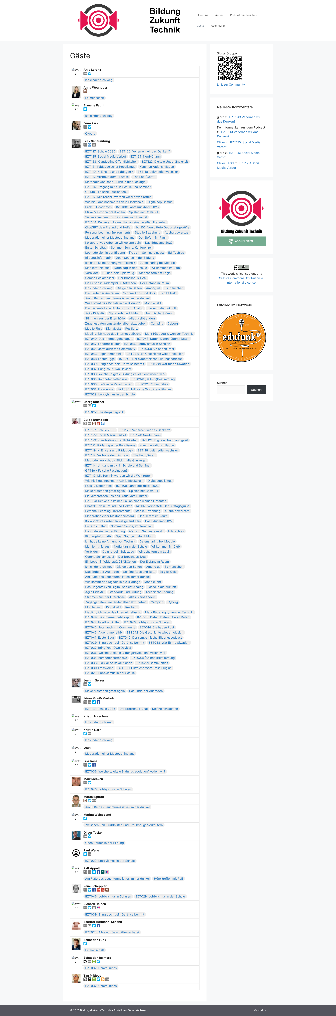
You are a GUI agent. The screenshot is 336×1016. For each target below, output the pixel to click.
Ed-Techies (176, 252)
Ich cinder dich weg (99, 80)
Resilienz (131, 328)
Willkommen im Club (165, 268)
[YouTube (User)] (103, 890)
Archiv (219, 15)
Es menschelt (94, 98)
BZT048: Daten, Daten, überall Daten (163, 338)
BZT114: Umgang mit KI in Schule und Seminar (117, 187)
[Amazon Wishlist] (90, 980)
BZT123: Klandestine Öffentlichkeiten (111, 161)
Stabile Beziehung (147, 232)
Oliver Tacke (225, 163)
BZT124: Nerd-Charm (145, 156)
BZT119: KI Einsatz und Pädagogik (109, 171)
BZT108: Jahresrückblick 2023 (137, 207)
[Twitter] (89, 74)
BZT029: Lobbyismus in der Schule (110, 394)
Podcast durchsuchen (243, 15)
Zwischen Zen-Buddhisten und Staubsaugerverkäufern (124, 825)
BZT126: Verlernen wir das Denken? (145, 151)
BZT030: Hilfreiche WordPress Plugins (145, 389)
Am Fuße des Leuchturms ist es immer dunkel (117, 298)
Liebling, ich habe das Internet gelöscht (113, 333)
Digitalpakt (113, 328)
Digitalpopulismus (160, 202)
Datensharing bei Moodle (157, 263)
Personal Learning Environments (108, 232)
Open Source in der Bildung (135, 257)
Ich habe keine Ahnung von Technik (110, 263)
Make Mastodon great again (105, 212)
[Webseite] (85, 783)
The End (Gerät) (144, 177)
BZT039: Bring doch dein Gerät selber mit (114, 364)
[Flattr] (94, 962)
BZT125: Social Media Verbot (105, 156)
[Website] (85, 74)
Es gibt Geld (168, 293)
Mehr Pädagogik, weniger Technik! (169, 333)
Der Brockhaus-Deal (132, 278)
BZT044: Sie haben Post (156, 349)
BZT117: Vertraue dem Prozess (107, 177)
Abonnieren (218, 25)
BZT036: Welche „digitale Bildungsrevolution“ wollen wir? (125, 374)
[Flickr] (107, 872)
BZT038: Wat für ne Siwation (169, 364)
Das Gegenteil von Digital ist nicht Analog (114, 308)
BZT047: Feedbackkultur (102, 344)
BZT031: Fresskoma (99, 389)
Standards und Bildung (125, 313)
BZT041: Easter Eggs (100, 359)
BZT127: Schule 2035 (100, 151)
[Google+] (99, 890)
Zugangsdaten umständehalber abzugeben (115, 323)
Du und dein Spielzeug (118, 273)
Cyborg (90, 133)
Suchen (222, 383)
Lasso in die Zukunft (162, 308)
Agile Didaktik (94, 313)
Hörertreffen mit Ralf (168, 878)
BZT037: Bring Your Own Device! (108, 369)
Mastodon (260, 1010)
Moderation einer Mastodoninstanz (109, 237)
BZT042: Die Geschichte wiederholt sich (155, 354)
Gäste (200, 25)
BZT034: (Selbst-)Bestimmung (153, 379)
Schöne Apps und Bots (139, 293)
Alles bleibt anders (142, 318)
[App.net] (85, 980)
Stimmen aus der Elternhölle (105, 318)
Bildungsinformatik (98, 257)
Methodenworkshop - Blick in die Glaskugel (115, 182)
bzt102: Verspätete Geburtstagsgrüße (162, 227)
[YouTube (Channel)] (99, 424)
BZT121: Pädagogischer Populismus (110, 166)
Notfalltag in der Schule (130, 268)
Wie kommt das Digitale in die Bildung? (112, 303)
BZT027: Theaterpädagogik (104, 412)
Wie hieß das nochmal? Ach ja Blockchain (114, 202)
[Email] (94, 145)
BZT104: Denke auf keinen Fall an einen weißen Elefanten (125, 222)
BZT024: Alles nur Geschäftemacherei (112, 932)
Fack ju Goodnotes (98, 207)
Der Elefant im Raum (153, 237)
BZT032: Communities (152, 384)
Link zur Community (231, 84)
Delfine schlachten (165, 709)
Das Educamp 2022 (159, 242)
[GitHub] (85, 962)
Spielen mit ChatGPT (143, 212)
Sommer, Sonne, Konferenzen (132, 247)
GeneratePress (137, 1010)
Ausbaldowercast (177, 232)
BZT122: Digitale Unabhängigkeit (165, 161)
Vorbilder (91, 273)
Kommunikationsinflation (157, 166)
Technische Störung (159, 313)
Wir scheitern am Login (154, 273)
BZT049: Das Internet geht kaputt (109, 338)
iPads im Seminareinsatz (146, 252)
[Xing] (103, 872)
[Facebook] (98, 703)
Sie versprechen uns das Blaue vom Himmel (116, 217)
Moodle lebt (152, 303)
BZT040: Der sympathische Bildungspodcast (150, 359)
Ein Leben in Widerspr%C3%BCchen (110, 283)
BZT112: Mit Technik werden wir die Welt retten (118, 197)
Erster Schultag (96, 247)
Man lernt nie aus (97, 268)
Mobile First (93, 328)
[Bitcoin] (103, 980)
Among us (153, 288)
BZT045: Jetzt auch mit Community (110, 349)
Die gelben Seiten (129, 288)
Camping (157, 323)
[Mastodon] (90, 145)
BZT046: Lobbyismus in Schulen (147, 344)
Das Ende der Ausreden (102, 293)
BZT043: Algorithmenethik (103, 354)
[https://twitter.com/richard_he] (90, 908)
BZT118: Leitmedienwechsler (158, 171)
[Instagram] (85, 92)
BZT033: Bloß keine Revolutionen (108, 384)
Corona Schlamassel (99, 278)
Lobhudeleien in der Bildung (105, 252)
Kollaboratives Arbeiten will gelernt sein (113, 242)
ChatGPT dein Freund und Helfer (108, 227)
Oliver (221, 142)
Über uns (202, 15)
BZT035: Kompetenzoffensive (106, 379)
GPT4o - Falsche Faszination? (106, 192)
